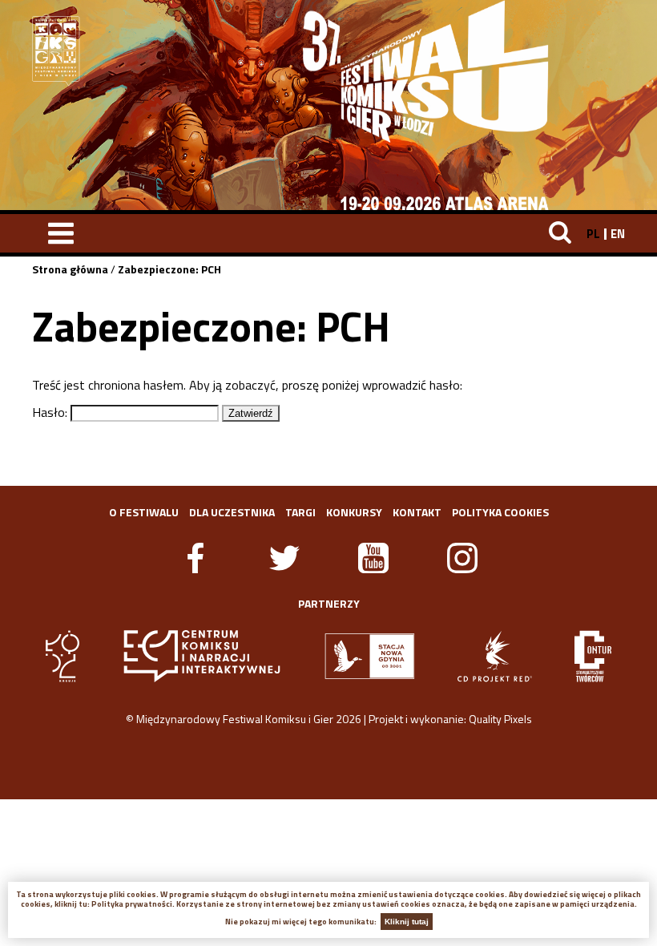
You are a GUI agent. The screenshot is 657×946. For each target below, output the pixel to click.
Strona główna (70, 269)
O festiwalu (144, 511)
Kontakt (417, 511)
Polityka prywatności (131, 904)
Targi (300, 511)
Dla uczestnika (232, 511)
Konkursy (354, 511)
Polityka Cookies (500, 511)
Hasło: (51, 412)
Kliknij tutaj (407, 921)
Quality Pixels (500, 718)
